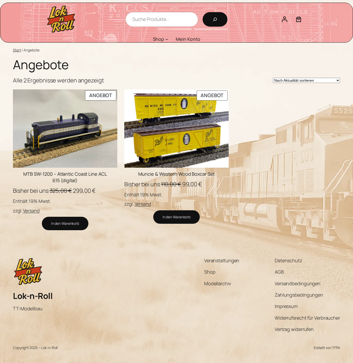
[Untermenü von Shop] (166, 39)
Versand (31, 210)
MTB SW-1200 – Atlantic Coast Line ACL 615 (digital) (65, 177)
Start (17, 50)
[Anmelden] (284, 19)
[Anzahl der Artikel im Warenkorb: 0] (298, 19)
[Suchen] (215, 19)
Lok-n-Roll (32, 296)
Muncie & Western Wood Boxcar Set (176, 174)
